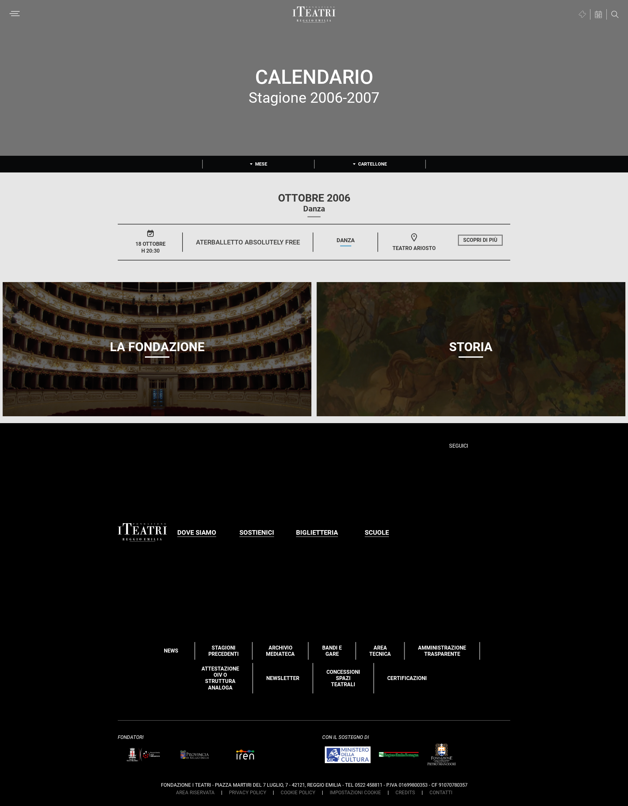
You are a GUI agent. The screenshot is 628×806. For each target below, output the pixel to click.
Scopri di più (480, 240)
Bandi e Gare (332, 651)
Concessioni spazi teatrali (343, 678)
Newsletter (282, 678)
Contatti (440, 793)
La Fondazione (157, 347)
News (171, 651)
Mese (261, 164)
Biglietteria (317, 532)
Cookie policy (298, 793)
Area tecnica (380, 651)
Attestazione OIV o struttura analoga (220, 678)
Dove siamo (196, 532)
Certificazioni (407, 678)
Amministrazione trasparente (442, 651)
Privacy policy (247, 793)
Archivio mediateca (280, 651)
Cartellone (372, 164)
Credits (405, 793)
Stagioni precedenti (223, 651)
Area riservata (195, 793)
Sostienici (256, 532)
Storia (471, 347)
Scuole (377, 532)
